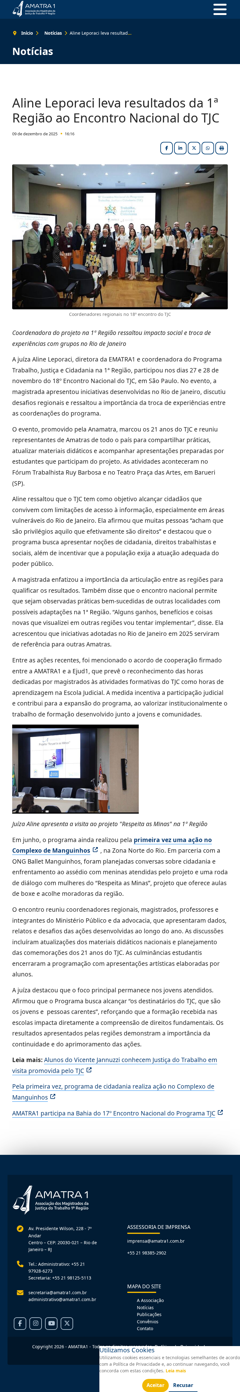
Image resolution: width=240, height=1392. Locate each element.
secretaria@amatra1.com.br (57, 1292)
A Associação (150, 1300)
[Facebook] (20, 1323)
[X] (67, 1323)
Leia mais (176, 1371)
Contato (145, 1328)
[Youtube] (51, 1323)
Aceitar (155, 1385)
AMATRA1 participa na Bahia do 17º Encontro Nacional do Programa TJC (113, 1113)
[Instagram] (35, 1323)
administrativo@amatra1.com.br (62, 1299)
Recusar (183, 1385)
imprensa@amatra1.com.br (156, 1241)
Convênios (147, 1322)
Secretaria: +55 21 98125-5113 (59, 1278)
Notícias (145, 1307)
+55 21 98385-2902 (146, 1253)
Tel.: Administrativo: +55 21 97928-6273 (56, 1267)
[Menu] (217, 9)
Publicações (149, 1314)
